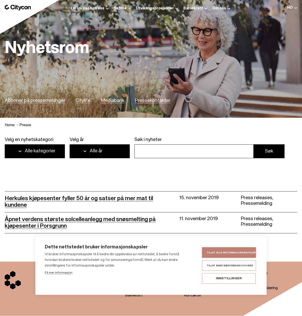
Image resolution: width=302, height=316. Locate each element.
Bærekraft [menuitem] (193, 8)
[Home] (18, 7)
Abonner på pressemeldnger (35, 100)
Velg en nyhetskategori (29, 140)
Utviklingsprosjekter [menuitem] (155, 8)
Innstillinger (229, 278)
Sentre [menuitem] (120, 8)
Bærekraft (134, 295)
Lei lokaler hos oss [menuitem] (87, 8)
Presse (25, 125)
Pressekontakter (152, 100)
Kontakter (192, 295)
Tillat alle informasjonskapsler (231, 252)
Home (10, 125)
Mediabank (112, 100)
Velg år (77, 140)
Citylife (83, 100)
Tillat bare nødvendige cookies (230, 265)
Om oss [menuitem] (219, 8)
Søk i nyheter (148, 140)
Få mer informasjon (58, 272)
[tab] (292, 7)
